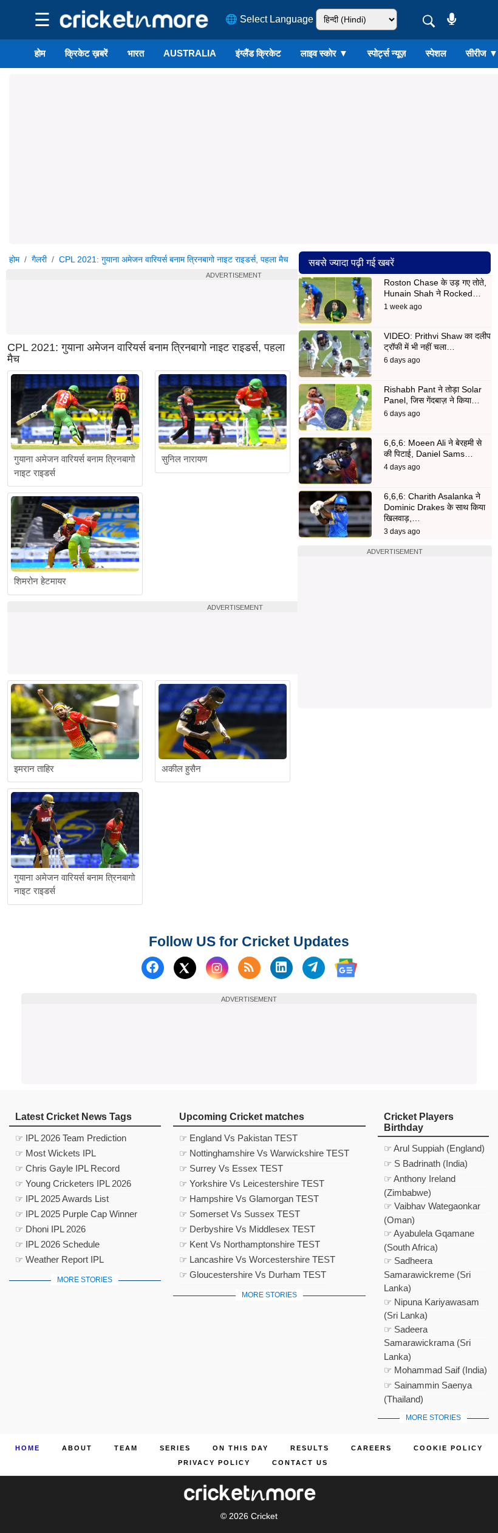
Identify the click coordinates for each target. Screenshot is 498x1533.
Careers (371, 1448)
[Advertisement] (234, 307)
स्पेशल (436, 53)
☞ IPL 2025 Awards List (62, 1198)
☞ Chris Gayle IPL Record (67, 1168)
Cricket (264, 1516)
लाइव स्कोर (324, 53)
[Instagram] (217, 968)
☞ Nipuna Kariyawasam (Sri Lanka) (431, 1304)
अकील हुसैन (181, 768)
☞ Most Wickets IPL (55, 1153)
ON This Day (240, 1448)
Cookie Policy (448, 1448)
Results (309, 1448)
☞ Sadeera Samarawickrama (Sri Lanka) (427, 1331)
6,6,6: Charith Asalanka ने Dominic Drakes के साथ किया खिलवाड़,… (434, 507)
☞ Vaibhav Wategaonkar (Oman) (432, 1208)
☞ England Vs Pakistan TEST (238, 1138)
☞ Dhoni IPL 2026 (50, 1229)
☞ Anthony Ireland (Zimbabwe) (419, 1180)
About (77, 1448)
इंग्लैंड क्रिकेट (258, 53)
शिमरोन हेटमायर (40, 581)
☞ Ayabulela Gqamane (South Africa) (429, 1235)
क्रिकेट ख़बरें (86, 53)
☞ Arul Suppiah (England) (434, 1148)
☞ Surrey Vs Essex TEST (231, 1168)
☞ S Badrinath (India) (426, 1163)
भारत (136, 53)
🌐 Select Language (269, 19)
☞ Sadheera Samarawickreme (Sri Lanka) (427, 1262)
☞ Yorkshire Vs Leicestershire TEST (251, 1183)
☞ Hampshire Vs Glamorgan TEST (249, 1198)
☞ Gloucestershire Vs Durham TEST (252, 1274)
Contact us (300, 1462)
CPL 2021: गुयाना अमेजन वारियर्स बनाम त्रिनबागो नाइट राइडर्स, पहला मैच (173, 259)
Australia (189, 53)
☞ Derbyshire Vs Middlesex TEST (247, 1229)
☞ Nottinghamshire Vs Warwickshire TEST (264, 1153)
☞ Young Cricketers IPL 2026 (73, 1183)
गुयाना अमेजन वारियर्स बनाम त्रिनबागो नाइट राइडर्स (74, 466)
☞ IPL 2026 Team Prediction (70, 1138)
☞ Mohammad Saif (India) (435, 1370)
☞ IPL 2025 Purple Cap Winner (76, 1214)
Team (126, 1448)
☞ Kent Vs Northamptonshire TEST (249, 1244)
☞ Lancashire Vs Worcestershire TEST (257, 1259)
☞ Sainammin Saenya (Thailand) (428, 1387)
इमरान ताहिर (34, 768)
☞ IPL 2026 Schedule (57, 1244)
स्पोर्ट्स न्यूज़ (386, 53)
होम (40, 53)
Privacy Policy (214, 1462)
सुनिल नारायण (184, 459)
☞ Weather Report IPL (59, 1259)
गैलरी (39, 259)
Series (175, 1448)
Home (27, 1448)
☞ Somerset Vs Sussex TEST (239, 1214)
